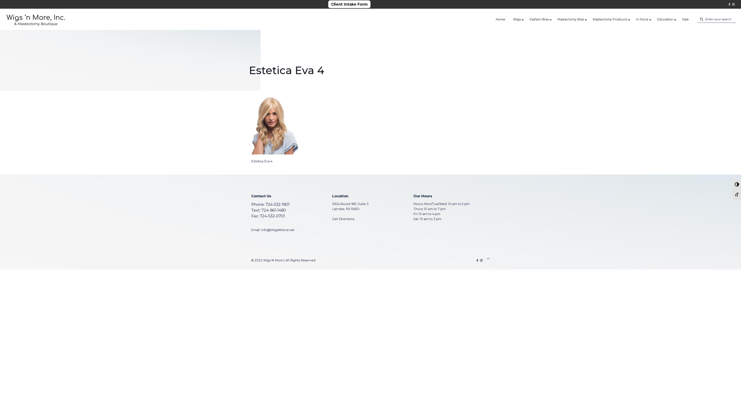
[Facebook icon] (729, 4)
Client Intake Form (349, 4)
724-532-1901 (277, 204)
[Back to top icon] (488, 258)
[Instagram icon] (733, 4)
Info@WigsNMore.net (278, 230)
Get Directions (343, 219)
